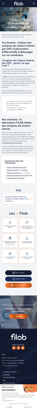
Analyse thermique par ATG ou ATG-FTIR (19, 175)
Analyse (23, 34)
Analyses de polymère (13, 173)
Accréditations (9, 377)
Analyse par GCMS (13, 170)
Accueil (4, 34)
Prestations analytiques (13, 34)
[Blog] (14, 348)
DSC (5, 76)
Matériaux (29, 34)
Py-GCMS (24, 170)
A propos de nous (9, 372)
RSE (4, 380)
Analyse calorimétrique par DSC (17, 167)
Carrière (6, 375)
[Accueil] (18, 3)
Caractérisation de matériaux (15, 178)
